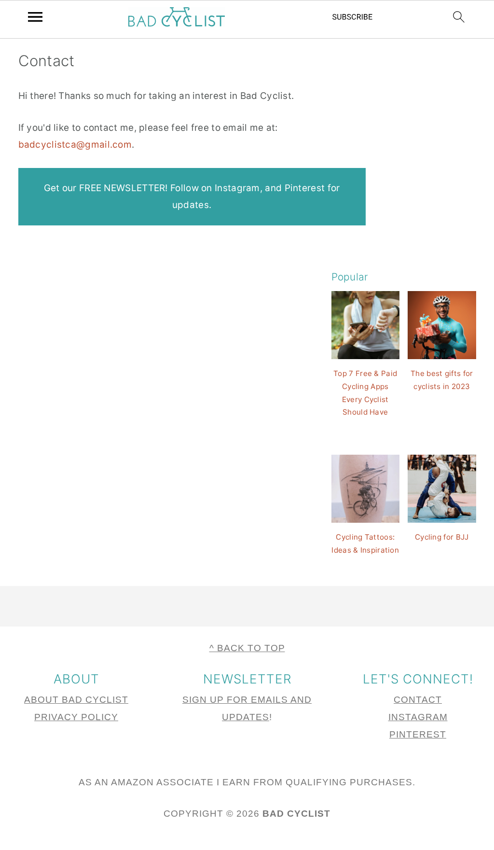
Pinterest (305, 188)
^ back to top (247, 648)
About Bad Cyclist (76, 700)
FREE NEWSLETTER (122, 188)
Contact (418, 700)
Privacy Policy (76, 717)
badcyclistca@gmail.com (75, 144)
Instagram (237, 188)
